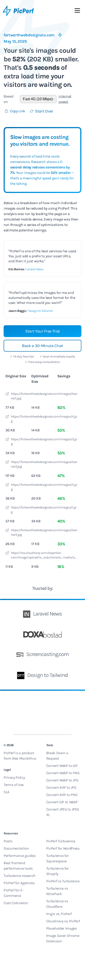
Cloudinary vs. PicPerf (63, 921)
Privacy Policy (14, 777)
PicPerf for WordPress (63, 848)
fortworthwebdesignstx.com (29, 35)
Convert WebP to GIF (62, 765)
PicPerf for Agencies (19, 883)
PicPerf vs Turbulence (63, 881)
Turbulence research (20, 875)
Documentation (16, 848)
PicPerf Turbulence (60, 841)
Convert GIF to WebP (62, 802)
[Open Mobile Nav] (77, 11)
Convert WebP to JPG (62, 780)
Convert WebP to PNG (63, 773)
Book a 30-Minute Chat (42, 345)
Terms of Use (14, 785)
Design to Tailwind (40, 311)
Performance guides (19, 855)
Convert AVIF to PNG (62, 795)
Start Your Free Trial (42, 331)
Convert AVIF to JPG (61, 787)
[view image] (7, 394)
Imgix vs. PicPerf (59, 914)
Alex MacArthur (24, 758)
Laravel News (35, 269)
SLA (6, 792)
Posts (8, 841)
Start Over (44, 111)
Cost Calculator (16, 903)
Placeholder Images (61, 928)
